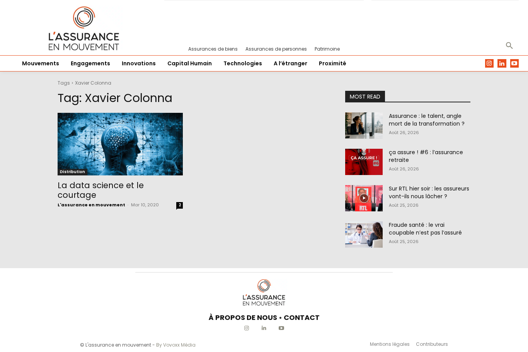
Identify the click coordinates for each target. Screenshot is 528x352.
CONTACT (302, 317)
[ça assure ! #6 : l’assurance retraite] (364, 162)
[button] (509, 46)
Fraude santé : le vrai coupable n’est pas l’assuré (425, 228)
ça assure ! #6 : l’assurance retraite (426, 156)
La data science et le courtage (101, 190)
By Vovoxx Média (176, 345)
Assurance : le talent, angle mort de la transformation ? (427, 120)
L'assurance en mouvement (91, 205)
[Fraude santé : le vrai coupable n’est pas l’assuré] (364, 234)
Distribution (72, 172)
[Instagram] (489, 63)
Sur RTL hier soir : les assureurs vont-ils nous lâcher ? (429, 192)
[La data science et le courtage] (120, 144)
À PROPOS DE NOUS (243, 317)
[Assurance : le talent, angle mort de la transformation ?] (364, 125)
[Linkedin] (501, 63)
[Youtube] (514, 63)
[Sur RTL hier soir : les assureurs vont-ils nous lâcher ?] (364, 198)
